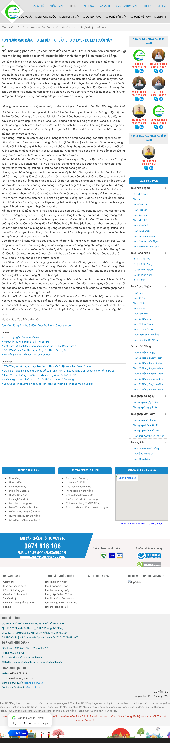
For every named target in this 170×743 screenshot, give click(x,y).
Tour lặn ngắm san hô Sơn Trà (61, 602)
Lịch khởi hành (140, 194)
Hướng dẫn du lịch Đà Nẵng (24, 515)
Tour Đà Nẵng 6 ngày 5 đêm (148, 378)
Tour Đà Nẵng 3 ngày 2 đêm (148, 362)
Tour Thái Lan (140, 209)
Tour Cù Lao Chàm (143, 324)
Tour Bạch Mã (140, 313)
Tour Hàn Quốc (141, 225)
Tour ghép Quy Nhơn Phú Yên (148, 435)
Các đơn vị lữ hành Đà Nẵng (24, 519)
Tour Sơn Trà (139, 308)
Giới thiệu (8, 581)
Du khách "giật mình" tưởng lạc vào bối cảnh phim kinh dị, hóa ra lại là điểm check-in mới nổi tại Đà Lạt (59, 370)
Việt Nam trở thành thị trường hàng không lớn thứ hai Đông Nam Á (40, 345)
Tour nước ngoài (21, 16)
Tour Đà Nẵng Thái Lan (12, 703)
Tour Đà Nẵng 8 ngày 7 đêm (148, 389)
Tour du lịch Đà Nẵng (77, 478)
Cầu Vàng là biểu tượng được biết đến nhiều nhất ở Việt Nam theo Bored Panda (47, 366)
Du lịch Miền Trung (142, 264)
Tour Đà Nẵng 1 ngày (144, 352)
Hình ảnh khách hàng (14, 585)
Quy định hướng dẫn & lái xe (19, 602)
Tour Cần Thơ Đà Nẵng (20, 710)
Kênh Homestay (17, 486)
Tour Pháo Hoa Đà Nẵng (146, 448)
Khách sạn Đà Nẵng (126, 5)
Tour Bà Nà (139, 297)
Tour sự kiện (161, 16)
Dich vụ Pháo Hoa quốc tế (79, 494)
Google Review (34, 687)
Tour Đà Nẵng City (143, 318)
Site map (162, 5)
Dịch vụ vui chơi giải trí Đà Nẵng (83, 503)
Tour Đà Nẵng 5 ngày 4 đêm (55, 325)
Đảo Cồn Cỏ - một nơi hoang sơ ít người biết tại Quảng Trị (35, 350)
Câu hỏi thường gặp (14, 590)
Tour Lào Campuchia (144, 235)
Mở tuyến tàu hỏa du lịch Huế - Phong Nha (27, 341)
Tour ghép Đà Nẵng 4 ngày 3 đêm (86, 706)
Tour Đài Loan (140, 214)
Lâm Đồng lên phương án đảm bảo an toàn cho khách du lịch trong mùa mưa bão (49, 383)
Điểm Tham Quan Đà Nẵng (24, 507)
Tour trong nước (45, 16)
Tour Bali (137, 199)
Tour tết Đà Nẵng (142, 458)
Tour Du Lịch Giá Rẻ (143, 329)
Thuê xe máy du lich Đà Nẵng (82, 499)
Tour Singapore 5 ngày (57, 585)
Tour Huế (138, 292)
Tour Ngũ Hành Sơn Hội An (59, 598)
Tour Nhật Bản (140, 220)
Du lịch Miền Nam (142, 274)
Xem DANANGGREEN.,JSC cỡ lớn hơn (142, 523)
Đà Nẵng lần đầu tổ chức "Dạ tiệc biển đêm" (28, 354)
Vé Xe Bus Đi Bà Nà (76, 482)
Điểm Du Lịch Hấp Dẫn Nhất (24, 511)
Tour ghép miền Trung (144, 419)
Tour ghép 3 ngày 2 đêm (145, 407)
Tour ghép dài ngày (115, 16)
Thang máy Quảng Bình (90, 710)
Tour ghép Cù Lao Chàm (58, 594)
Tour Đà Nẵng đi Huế (56, 606)
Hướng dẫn (15, 482)
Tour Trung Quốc (141, 230)
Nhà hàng (14, 478)
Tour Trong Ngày (69, 16)
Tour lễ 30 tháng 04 (143, 453)
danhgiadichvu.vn (33, 682)
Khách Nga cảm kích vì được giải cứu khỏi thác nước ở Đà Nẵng (39, 379)
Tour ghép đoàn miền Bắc (146, 430)
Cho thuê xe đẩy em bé (78, 486)
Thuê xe (148, 5)
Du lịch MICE (140, 280)
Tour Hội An (139, 303)
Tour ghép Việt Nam (140, 16)
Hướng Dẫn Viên (18, 494)
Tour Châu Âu (140, 204)
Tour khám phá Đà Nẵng (146, 334)
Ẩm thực (89, 5)
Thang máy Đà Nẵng (64, 710)
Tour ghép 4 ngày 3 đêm (145, 402)
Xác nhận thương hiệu (21, 503)
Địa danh (104, 5)
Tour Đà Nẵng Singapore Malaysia (94, 703)
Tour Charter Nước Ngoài (146, 241)
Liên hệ (7, 606)
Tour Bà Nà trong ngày (57, 590)
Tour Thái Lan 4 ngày (56, 581)
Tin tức (74, 5)
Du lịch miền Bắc (142, 259)
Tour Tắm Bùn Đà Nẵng (145, 339)
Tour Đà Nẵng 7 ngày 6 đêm (148, 384)
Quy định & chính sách (15, 594)
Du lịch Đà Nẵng (91, 16)
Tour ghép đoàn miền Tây (146, 425)
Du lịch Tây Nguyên (143, 269)
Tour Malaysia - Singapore (146, 246)
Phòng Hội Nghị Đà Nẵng (79, 490)
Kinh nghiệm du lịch (19, 499)
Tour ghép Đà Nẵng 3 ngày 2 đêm (124, 706)
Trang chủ (38, 5)
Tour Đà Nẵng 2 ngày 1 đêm (147, 357)
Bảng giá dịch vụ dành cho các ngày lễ (87, 507)
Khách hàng (57, 5)
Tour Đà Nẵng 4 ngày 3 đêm (19, 325)
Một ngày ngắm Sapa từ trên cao (22, 337)
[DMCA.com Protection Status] (148, 564)
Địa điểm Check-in (19, 490)
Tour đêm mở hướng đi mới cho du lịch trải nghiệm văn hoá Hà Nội (40, 375)
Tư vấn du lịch (10, 598)
